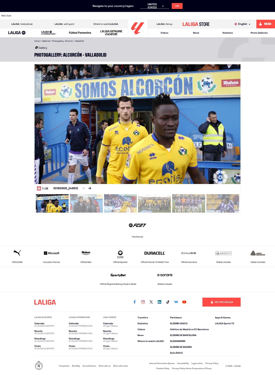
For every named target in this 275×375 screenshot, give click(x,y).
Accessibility (183, 363)
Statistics (227, 33)
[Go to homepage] (138, 36)
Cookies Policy (162, 368)
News (196, 33)
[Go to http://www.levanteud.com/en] (127, 15)
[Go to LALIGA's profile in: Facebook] (135, 302)
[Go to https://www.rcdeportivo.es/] (179, 15)
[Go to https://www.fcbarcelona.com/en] (100, 15)
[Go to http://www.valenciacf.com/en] (258, 15)
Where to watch (105, 24)
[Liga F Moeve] (80, 33)
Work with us (105, 366)
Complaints (64, 366)
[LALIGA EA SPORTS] (17, 33)
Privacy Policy (211, 363)
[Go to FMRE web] (39, 365)
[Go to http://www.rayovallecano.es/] (166, 15)
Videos (164, 33)
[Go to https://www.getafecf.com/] (114, 15)
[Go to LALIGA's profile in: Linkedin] (159, 302)
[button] (17, 32)
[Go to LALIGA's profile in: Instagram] (143, 302)
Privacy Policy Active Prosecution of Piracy (192, 368)
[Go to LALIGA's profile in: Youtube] (184, 302)
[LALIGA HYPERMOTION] (49, 33)
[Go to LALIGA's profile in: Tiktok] (168, 302)
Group (164, 24)
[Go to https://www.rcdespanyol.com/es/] (192, 15)
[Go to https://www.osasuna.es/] (48, 15)
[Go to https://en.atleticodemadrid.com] (35, 15)
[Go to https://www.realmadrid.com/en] (218, 15)
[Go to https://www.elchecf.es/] (87, 15)
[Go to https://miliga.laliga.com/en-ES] (265, 24)
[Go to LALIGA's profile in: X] (151, 302)
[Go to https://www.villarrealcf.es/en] (271, 15)
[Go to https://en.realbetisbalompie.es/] (205, 15)
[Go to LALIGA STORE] (196, 24)
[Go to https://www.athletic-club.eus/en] (22, 15)
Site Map (76, 366)
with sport (64, 24)
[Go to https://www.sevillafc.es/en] (245, 15)
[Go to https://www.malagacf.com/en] (140, 15)
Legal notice (197, 363)
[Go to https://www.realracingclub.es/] (153, 15)
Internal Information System (162, 363)
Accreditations (89, 366)
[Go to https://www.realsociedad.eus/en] (232, 15)
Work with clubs (120, 366)
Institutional (21, 24)
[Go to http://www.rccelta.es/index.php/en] (61, 15)
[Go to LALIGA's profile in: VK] (176, 302)
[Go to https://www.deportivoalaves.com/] (74, 15)
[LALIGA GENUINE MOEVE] (111, 33)
